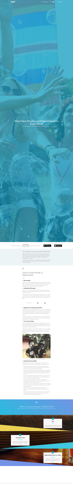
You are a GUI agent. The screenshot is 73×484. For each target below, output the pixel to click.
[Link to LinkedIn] (61, 2)
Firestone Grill (20, 437)
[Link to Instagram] (60, 2)
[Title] (53, 419)
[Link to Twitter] (59, 2)
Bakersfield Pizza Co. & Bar (53, 455)
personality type (46, 372)
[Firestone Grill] (20, 435)
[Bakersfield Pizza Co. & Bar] (53, 452)
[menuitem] (45, 2)
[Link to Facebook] (57, 2)
